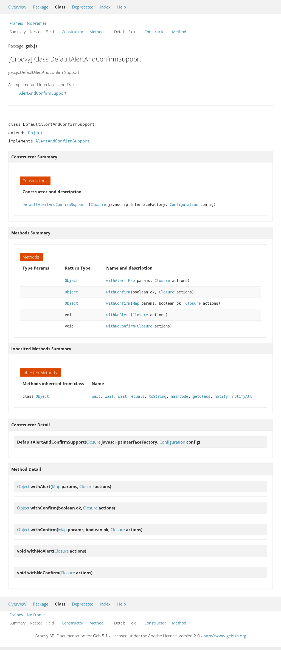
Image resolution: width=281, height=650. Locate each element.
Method (96, 31)
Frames (16, 23)
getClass (201, 396)
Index (105, 7)
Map (131, 280)
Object (35, 132)
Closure (98, 204)
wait (96, 396)
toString (157, 396)
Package (40, 7)
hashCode (179, 396)
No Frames (37, 23)
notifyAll (242, 396)
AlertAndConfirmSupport (42, 93)
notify (221, 396)
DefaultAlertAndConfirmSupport (54, 204)
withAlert (116, 280)
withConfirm (118, 292)
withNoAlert (118, 315)
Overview (17, 7)
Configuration (184, 204)
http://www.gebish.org (224, 635)
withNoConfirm (120, 326)
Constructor (72, 31)
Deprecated (83, 7)
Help (121, 7)
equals (137, 396)
